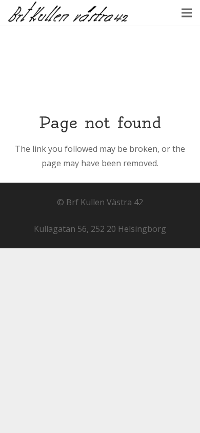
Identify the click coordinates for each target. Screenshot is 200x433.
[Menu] (186, 13)
